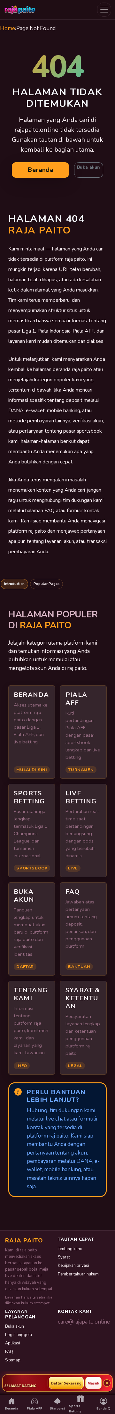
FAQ (9, 1352)
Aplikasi (12, 1343)
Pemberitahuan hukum (78, 1274)
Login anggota (18, 1335)
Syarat (64, 1257)
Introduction (14, 583)
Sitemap (12, 1360)
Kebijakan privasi (73, 1265)
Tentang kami (70, 1249)
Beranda (40, 169)
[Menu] (104, 10)
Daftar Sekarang (66, 1383)
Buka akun (88, 167)
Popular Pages (46, 583)
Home (7, 28)
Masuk (93, 1383)
